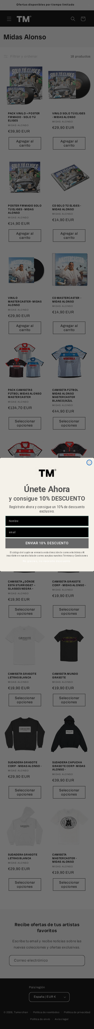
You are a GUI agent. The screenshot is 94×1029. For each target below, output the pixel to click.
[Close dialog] (89, 462)
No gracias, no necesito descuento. (47, 561)
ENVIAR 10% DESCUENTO (47, 543)
